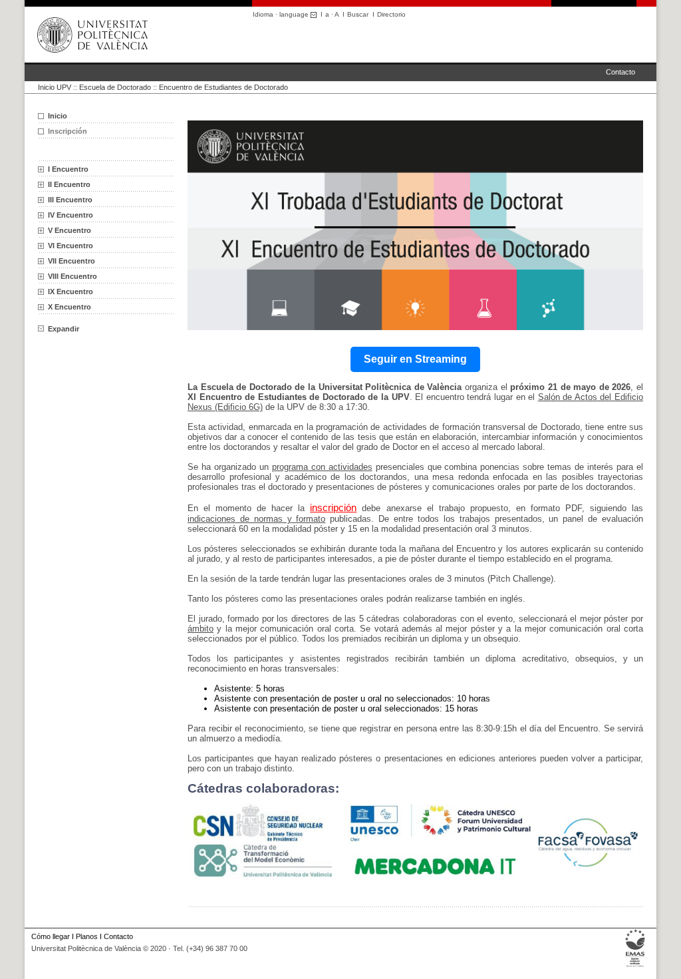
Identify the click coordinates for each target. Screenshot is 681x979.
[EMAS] (635, 967)
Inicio (57, 116)
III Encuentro (70, 200)
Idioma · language (282, 14)
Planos (87, 936)
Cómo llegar (50, 936)
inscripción (333, 507)
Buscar (357, 14)
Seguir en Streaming (415, 359)
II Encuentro (69, 184)
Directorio (391, 14)
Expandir (63, 329)
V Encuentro (69, 230)
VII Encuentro (71, 261)
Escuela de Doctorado (115, 87)
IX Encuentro (70, 291)
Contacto (620, 72)
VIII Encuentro (72, 276)
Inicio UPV (54, 87)
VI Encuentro (70, 246)
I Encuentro (68, 169)
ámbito (200, 629)
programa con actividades (322, 467)
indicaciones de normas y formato (256, 519)
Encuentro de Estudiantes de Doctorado (223, 87)
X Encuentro (69, 307)
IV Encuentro (70, 215)
